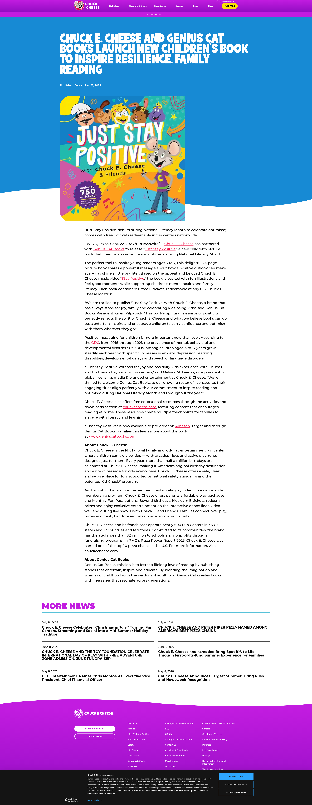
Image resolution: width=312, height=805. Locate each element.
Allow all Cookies (236, 776)
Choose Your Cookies (234, 784)
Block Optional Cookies (236, 792)
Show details (93, 800)
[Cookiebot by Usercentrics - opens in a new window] (71, 800)
